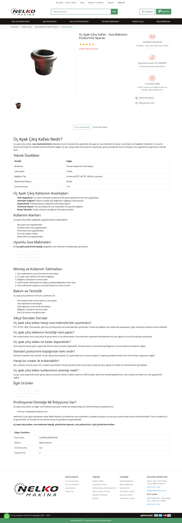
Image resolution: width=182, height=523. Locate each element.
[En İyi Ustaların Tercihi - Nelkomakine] (31, 11)
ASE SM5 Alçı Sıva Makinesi (29, 254)
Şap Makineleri (70, 488)
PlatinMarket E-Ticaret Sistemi (83, 520)
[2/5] (82, 44)
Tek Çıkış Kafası (24, 387)
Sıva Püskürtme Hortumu (29, 390)
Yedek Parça (69, 491)
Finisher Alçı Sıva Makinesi (29, 260)
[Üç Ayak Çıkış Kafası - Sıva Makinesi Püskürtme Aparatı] (43, 64)
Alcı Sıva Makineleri (72, 481)
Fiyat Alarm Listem (127, 498)
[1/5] (80, 44)
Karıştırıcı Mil (23, 396)
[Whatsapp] (7, 516)
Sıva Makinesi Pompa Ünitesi (30, 393)
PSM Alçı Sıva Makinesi (27, 263)
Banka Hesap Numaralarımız (104, 488)
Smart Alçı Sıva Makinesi (28, 257)
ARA (114, 11)
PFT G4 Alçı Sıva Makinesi (29, 251)
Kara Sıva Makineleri (72, 485)
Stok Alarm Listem (127, 491)
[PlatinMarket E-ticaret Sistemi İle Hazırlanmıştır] (147, 515)
